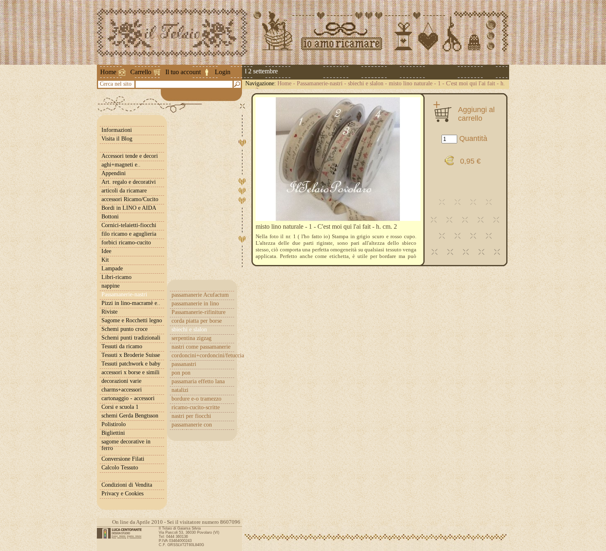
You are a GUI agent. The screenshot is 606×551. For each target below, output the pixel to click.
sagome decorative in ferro (125, 444)
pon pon (180, 373)
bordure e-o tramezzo (196, 399)
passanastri (183, 364)
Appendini (113, 173)
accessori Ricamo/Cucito (129, 199)
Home (108, 71)
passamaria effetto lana (198, 381)
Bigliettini (113, 433)
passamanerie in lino (195, 303)
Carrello (140, 71)
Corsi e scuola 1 (120, 407)
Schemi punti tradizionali (130, 338)
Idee (106, 251)
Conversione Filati (122, 459)
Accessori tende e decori (129, 156)
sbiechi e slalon (365, 83)
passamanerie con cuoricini (191, 428)
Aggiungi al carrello (476, 114)
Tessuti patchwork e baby (130, 364)
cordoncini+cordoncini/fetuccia (202, 355)
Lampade (112, 268)
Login (222, 71)
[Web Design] (122, 533)
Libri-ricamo (116, 277)
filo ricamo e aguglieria (128, 234)
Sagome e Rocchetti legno (131, 320)
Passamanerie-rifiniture (198, 312)
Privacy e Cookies (122, 493)
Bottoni (110, 216)
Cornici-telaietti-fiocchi (128, 225)
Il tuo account (183, 71)
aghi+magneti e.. (121, 165)
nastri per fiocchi (191, 416)
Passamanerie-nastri (320, 83)
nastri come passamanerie (200, 347)
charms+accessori (121, 390)
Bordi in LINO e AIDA (128, 208)
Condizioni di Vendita (126, 485)
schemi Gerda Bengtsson (129, 416)
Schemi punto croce (124, 329)
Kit (105, 260)
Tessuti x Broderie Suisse (130, 355)
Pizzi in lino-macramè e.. (130, 303)
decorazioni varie (121, 381)
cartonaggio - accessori (128, 398)
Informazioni (116, 130)
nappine (110, 286)
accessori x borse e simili (130, 372)
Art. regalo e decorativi (128, 182)
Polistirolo (113, 424)
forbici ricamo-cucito (126, 242)
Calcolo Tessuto (119, 467)
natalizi (179, 390)
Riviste (109, 312)
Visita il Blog (116, 139)
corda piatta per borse (196, 321)
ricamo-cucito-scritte (195, 407)
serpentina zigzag (191, 338)
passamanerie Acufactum (200, 295)
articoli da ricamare (124, 191)
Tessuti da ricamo (121, 346)
